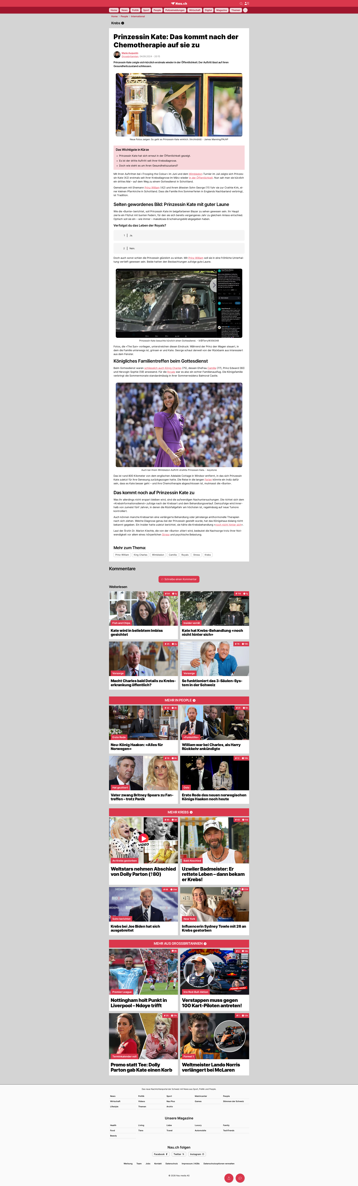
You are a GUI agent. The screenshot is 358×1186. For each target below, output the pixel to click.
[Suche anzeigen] (241, 3)
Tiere (140, 1130)
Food (112, 1130)
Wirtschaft (115, 1101)
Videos (141, 1101)
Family (226, 1125)
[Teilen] (228, 1178)
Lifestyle (114, 1106)
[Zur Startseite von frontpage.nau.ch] (179, 3)
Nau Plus (171, 1101)
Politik (141, 1096)
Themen (142, 1106)
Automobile (200, 1130)
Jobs (148, 1163)
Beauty (113, 1135)
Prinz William (152, 187)
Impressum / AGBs (191, 1163)
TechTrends (228, 1130)
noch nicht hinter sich (228, 524)
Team (139, 1163)
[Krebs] (179, 23)
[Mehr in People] (179, 700)
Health (113, 1125)
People (124, 16)
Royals (171, 371)
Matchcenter (201, 1096)
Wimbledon (195, 173)
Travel (169, 1130)
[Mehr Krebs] (179, 812)
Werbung (128, 1163)
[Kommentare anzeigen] (240, 1178)
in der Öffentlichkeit (201, 177)
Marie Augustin (130, 53)
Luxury (198, 1125)
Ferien (208, 479)
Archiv (170, 1106)
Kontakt (158, 1163)
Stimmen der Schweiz (233, 1101)
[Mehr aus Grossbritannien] (179, 944)
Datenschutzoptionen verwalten (219, 1163)
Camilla (211, 368)
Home (114, 16)
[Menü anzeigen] (246, 3)
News (112, 1096)
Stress (166, 534)
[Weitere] (245, 10)
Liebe (169, 1125)
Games (198, 1101)
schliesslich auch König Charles (162, 368)
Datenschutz (172, 1163)
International (138, 16)
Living (141, 1125)
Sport (169, 1096)
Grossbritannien (130, 56)
